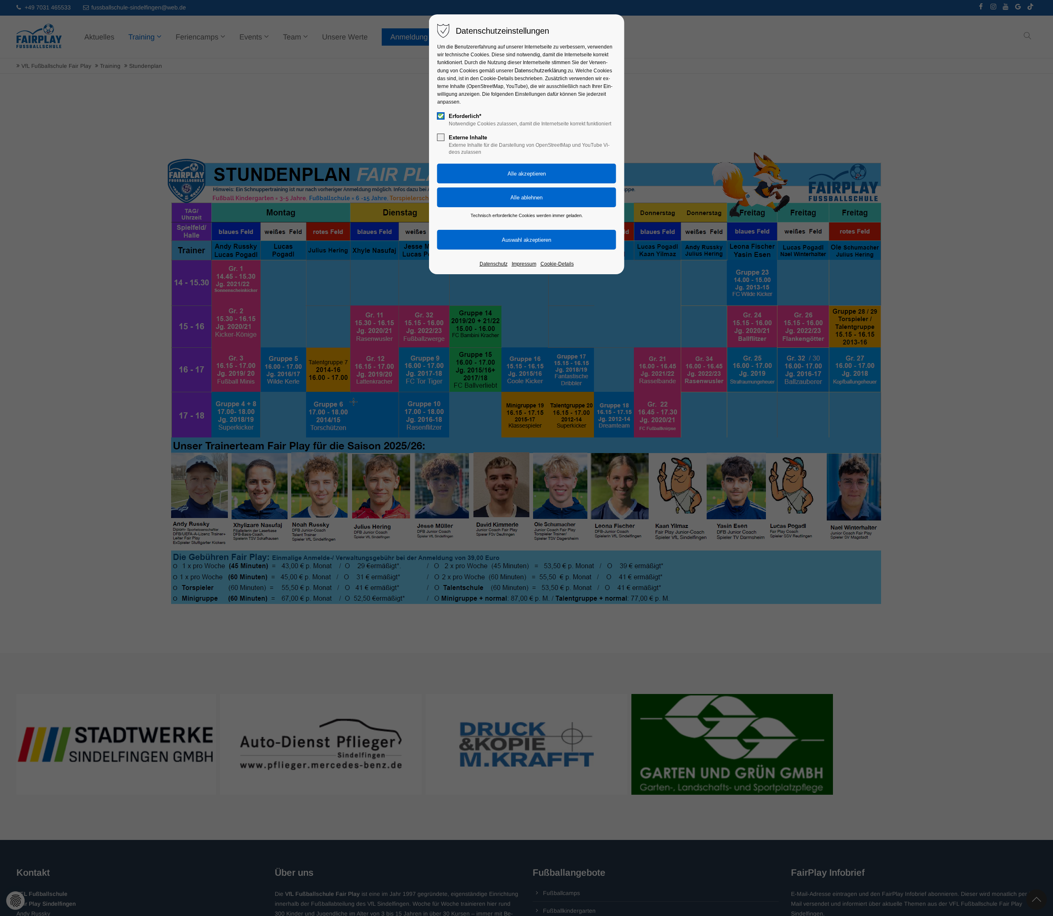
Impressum (524, 264)
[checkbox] (441, 116)
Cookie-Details (557, 264)
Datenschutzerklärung (540, 70)
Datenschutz (494, 264)
